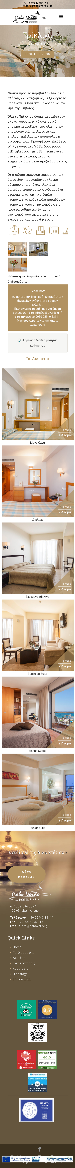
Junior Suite (37, 828)
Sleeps (67, 429)
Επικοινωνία (22, 979)
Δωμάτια (37, 44)
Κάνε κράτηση (26, 874)
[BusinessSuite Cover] (38, 668)
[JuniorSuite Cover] (38, 822)
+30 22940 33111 (41, 917)
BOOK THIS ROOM (38, 54)
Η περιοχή (20, 974)
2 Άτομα (64, 512)
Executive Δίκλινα (37, 597)
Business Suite (37, 674)
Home (17, 947)
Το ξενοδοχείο (24, 952)
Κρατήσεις (20, 968)
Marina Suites (37, 751)
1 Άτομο (64, 435)
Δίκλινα (37, 519)
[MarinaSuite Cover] (38, 745)
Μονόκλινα (37, 442)
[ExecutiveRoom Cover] (38, 591)
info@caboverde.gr (47, 312)
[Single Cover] (38, 437)
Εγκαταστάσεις (24, 963)
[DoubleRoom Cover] (38, 514)
